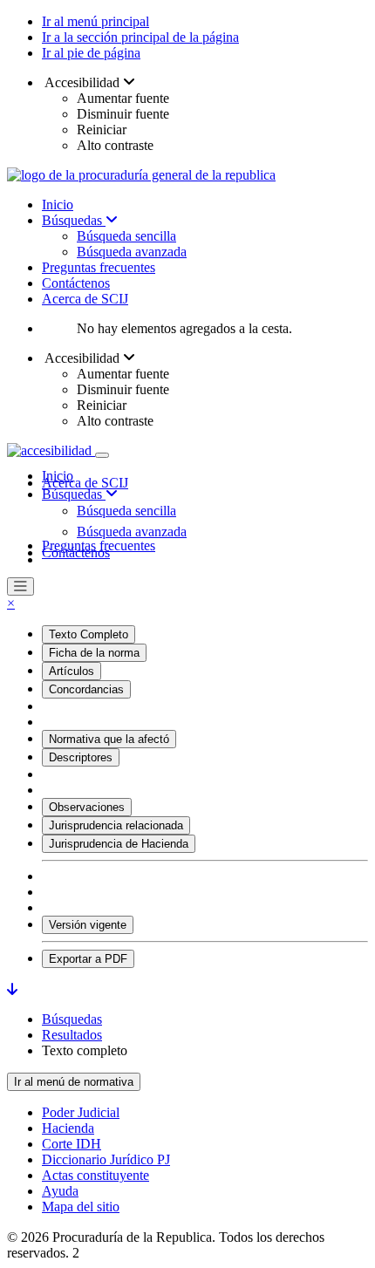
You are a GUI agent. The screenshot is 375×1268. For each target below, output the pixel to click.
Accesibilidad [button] (82, 82)
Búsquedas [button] (74, 494)
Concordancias (86, 689)
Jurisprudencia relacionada (116, 825)
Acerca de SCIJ (85, 298)
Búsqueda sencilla (126, 235)
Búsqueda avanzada (132, 251)
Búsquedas (74, 220)
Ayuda (60, 1190)
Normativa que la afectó (109, 739)
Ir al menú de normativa (73, 1081)
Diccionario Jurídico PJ (106, 1159)
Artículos (71, 671)
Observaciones (87, 807)
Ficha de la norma (94, 652)
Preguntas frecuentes (98, 267)
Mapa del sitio (80, 1206)
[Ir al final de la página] (12, 989)
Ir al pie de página (91, 52)
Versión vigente (87, 924)
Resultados (72, 1034)
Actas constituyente (95, 1175)
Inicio (57, 204)
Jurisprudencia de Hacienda (118, 843)
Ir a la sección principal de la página (140, 37)
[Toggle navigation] (102, 455)
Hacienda (68, 1128)
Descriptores (80, 757)
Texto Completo (88, 634)
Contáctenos (76, 283)
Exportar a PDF (88, 958)
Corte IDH (71, 1143)
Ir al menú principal (95, 21)
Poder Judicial (80, 1112)
